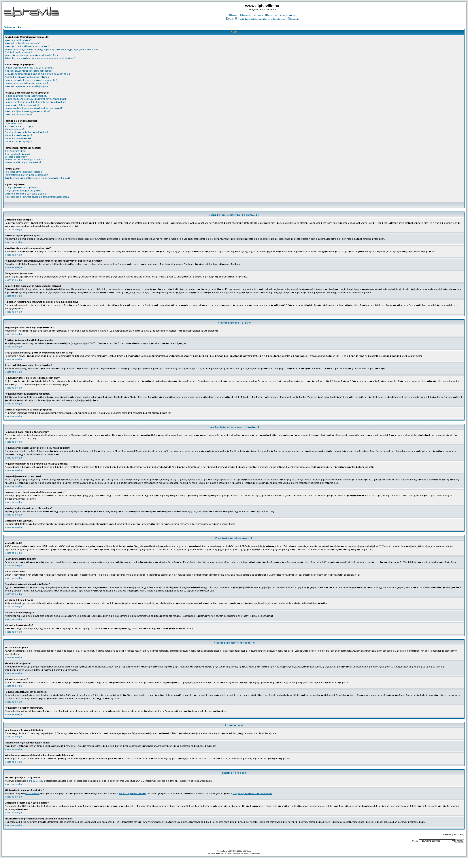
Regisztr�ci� (288, 15)
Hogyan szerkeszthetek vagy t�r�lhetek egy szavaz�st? (33, 108)
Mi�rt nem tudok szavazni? (18, 114)
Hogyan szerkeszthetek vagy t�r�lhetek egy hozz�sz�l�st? (36, 99)
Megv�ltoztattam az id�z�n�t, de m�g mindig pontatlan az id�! (38, 74)
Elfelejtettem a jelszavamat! (18, 52)
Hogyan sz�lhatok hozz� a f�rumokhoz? (26, 96)
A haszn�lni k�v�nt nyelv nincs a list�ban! (27, 77)
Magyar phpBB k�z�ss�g (132, 793)
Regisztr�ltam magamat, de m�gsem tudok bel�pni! (31, 55)
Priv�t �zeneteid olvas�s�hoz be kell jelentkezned (261, 19)
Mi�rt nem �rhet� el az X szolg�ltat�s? (26, 194)
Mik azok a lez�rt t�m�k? (18, 141)
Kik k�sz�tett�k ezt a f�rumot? (21, 187)
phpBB (228, 851)
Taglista (259, 15)
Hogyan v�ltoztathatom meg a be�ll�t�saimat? (29, 67)
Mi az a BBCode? (13, 123)
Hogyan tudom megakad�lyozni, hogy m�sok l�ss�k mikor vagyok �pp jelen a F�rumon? (51, 49)
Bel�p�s (294, 19)
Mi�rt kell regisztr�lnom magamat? (23, 43)
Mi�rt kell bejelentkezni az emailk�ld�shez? (28, 86)
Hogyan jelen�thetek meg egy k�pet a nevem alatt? (31, 80)
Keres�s (247, 15)
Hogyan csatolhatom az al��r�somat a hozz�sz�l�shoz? (35, 102)
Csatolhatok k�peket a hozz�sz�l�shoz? (26, 132)
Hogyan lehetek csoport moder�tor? (23, 162)
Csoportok (273, 15)
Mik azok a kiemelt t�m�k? (19, 138)
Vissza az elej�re (13, 229)
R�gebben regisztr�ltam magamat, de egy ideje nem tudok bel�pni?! (40, 58)
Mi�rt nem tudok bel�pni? (18, 40)
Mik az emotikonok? (14, 129)
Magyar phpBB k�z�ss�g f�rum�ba (252, 793)
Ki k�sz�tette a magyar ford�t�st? (23, 190)
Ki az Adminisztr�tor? (15, 151)
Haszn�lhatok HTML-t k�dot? (20, 126)
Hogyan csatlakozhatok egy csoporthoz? (25, 159)
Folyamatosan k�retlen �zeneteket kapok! (26, 175)
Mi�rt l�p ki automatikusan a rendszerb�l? (27, 46)
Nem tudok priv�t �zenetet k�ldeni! (23, 172)
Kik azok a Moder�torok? (17, 154)
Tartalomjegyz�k (12, 27)
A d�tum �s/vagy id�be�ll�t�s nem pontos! (28, 71)
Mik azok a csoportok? (16, 157)
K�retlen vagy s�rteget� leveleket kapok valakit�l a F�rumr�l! (37, 178)
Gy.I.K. (235, 15)
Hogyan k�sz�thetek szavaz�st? (22, 105)
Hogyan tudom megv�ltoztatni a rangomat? (26, 83)
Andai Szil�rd (32, 793)
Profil (230, 19)
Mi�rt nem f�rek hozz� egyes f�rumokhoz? (27, 111)
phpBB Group (35, 781)
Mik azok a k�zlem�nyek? (18, 135)
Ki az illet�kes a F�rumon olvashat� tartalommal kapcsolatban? (37, 197)
